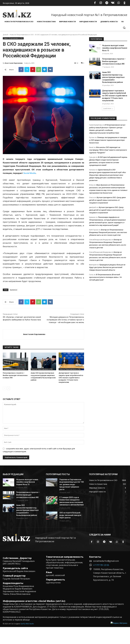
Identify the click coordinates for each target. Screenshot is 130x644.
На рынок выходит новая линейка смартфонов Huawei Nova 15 (114, 47)
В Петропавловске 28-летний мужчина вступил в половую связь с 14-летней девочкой (105, 277)
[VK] (50, 69)
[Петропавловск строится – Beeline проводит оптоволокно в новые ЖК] (15, 361)
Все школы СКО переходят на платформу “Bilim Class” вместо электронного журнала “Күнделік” (108, 150)
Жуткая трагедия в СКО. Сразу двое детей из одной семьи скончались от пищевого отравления (107, 200)
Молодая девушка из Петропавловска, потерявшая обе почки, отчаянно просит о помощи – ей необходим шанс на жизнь (65, 320)
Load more (107, 108)
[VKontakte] (112, 3)
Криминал (13, 290)
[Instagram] (100, 3)
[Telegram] (106, 3)
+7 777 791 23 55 (101, 565)
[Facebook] (95, 3)
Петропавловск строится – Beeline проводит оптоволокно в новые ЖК (15, 375)
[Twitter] (26, 69)
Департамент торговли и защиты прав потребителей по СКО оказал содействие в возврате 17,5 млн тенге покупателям (71, 377)
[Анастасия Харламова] (13, 334)
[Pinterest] (32, 69)
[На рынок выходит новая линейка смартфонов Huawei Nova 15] (95, 48)
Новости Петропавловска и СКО (22, 35)
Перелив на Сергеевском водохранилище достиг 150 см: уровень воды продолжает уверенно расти (71, 484)
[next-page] (8, 388)
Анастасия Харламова (14, 63)
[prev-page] (4, 388)
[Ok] (124, 3)
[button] (124, 28)
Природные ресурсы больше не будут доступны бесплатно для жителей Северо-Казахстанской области (107, 267)
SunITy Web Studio (27, 624)
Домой (5, 35)
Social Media (29, 173)
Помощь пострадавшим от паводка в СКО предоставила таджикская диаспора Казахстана (108, 140)
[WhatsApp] (118, 3)
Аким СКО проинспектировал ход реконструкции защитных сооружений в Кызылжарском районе (113, 77)
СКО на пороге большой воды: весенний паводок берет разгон (70, 515)
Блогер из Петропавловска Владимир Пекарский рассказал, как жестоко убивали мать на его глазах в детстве (108, 232)
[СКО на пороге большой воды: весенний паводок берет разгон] (51, 516)
